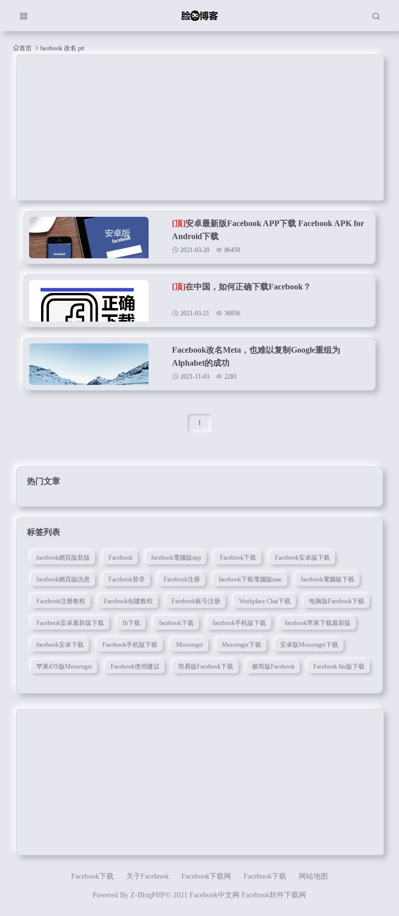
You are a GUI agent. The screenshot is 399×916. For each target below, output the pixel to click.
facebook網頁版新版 (63, 557)
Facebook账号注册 (195, 601)
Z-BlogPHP (147, 895)
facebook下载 (176, 623)
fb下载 (131, 623)
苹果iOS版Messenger (64, 666)
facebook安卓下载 (60, 644)
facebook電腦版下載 (327, 579)
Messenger (189, 644)
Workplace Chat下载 (264, 601)
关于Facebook (147, 876)
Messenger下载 (241, 644)
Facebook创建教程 (128, 601)
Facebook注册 (182, 579)
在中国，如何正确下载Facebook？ (241, 286)
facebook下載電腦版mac (250, 579)
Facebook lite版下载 (339, 666)
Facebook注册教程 (60, 601)
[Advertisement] (200, 127)
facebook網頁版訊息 (63, 579)
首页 (25, 48)
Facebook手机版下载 (129, 644)
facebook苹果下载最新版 (318, 623)
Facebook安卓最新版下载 (70, 623)
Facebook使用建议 (135, 666)
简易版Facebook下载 (205, 666)
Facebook (120, 557)
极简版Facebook (273, 666)
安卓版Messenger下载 (309, 644)
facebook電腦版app (176, 557)
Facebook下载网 (206, 876)
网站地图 (313, 876)
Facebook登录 (127, 579)
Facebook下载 (238, 557)
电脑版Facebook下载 (336, 601)
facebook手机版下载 (239, 623)
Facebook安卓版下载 (302, 557)
